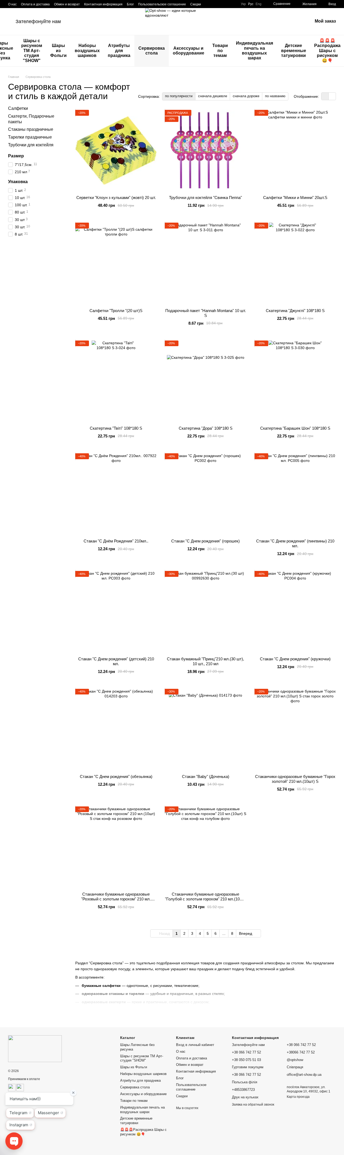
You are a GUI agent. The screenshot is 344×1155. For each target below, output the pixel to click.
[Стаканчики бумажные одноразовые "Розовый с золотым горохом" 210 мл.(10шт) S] (116, 847)
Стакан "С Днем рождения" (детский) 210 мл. (116, 661)
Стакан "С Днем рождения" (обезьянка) (116, 776)
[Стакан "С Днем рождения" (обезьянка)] (116, 729)
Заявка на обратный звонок (253, 1104)
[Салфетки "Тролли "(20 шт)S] (116, 263)
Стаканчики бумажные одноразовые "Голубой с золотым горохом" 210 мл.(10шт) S (205, 899)
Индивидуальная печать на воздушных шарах (254, 50)
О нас (12, 4)
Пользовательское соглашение (162, 4)
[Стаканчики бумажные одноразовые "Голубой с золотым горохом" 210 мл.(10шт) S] (205, 847)
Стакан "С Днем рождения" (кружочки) (295, 659)
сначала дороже (246, 96)
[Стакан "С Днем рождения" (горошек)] (205, 494)
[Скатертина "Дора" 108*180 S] (205, 381)
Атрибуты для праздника (119, 50)
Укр (243, 4)
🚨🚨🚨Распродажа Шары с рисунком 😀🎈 (143, 1132)
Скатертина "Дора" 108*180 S (205, 428)
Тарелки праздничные (30, 137)
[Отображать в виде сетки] (325, 96)
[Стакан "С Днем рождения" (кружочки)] (295, 611)
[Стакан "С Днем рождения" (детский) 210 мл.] (116, 611)
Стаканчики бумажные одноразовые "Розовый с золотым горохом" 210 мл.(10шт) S (116, 899)
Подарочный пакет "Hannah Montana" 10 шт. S (205, 313)
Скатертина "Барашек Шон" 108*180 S (295, 428)
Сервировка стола (151, 50)
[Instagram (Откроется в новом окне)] (208, 4)
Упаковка (18, 181)
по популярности (178, 96)
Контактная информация (103, 4)
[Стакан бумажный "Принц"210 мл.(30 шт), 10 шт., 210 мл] (205, 611)
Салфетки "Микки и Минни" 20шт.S (295, 197)
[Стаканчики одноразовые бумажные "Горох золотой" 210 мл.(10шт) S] (295, 729)
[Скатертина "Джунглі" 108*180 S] (295, 263)
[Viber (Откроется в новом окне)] (228, 4)
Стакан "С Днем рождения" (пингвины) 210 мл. (295, 543)
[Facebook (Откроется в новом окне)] (215, 4)
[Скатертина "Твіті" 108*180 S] (116, 381)
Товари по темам (220, 50)
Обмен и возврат (67, 4)
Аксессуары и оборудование (188, 50)
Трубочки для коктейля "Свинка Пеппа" (205, 197)
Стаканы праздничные (30, 129)
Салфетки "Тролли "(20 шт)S (115, 310)
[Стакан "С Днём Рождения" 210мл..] (116, 494)
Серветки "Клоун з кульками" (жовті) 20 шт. (116, 197)
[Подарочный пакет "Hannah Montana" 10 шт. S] (205, 263)
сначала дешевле (212, 96)
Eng (258, 4)
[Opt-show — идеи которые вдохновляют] (35, 1048)
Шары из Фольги (58, 50)
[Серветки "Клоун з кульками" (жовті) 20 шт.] (116, 150)
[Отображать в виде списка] (332, 96)
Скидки (195, 4)
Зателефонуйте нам (38, 21)
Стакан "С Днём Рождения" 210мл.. (116, 541)
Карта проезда (298, 1097)
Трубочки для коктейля (30, 145)
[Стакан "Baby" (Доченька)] (205, 729)
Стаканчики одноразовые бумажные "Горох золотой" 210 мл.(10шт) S (295, 779)
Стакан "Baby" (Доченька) (205, 776)
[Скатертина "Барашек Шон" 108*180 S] (295, 381)
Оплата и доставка (35, 4)
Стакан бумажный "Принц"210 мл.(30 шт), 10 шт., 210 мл (205, 661)
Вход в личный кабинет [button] (195, 1045)
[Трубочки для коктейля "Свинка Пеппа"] (205, 150)
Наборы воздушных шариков (87, 50)
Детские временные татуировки (293, 50)
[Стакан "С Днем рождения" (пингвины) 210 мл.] (295, 494)
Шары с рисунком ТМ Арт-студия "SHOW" (31, 50)
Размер (16, 156)
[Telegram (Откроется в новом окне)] (221, 4)
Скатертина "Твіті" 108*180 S (116, 428)
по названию (275, 96)
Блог (130, 4)
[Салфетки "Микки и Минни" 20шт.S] (295, 150)
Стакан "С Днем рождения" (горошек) (205, 541)
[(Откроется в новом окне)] (12, 1087)
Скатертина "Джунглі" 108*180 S (295, 310)
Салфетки (18, 108)
